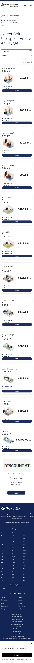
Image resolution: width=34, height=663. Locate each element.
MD (24, 550)
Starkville (19, 609)
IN (24, 544)
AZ (24, 532)
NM (13, 562)
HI (24, 541)
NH (24, 559)
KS (13, 547)
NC (2, 565)
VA (13, 577)
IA (2, 547)
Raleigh (2, 609)
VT (2, 577)
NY (24, 562)
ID (2, 544)
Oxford (2, 603)
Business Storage (17, 616)
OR (13, 568)
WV (2, 580)
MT (24, 556)
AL (2, 532)
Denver (19, 603)
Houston (2, 597)
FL (2, 541)
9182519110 (5, 25)
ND (13, 565)
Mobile (19, 597)
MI (13, 553)
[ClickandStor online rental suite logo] (9, 5)
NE (2, 559)
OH (24, 565)
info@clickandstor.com (22, 522)
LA (2, 550)
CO (24, 535)
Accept (17, 655)
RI (2, 571)
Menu (29, 5)
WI (13, 580)
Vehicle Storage (17, 621)
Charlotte (2, 600)
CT (2, 538)
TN (2, 574)
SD (24, 571)
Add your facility (17, 614)
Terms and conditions (17, 636)
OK (2, 568)
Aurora (19, 600)
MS (2, 556)
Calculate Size (28, 62)
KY (24, 547)
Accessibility (17, 631)
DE (13, 538)
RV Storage (17, 626)
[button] (31, 643)
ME (13, 550)
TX (13, 574)
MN (24, 553)
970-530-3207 (9, 522)
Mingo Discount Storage (16, 474)
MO (13, 556)
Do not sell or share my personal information (13, 659)
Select (16, 493)
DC (24, 538)
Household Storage (17, 619)
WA (24, 577)
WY (24, 580)
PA (24, 568)
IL (13, 544)
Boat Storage (17, 629)
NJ (2, 562)
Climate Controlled (17, 624)
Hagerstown (19, 606)
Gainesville (2, 606)
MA (2, 553)
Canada (2, 588)
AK (13, 532)
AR (2, 535)
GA (13, 541)
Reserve (17, 90)
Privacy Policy (27, 659)
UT (24, 574)
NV (13, 559)
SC (13, 571)
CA (13, 535)
